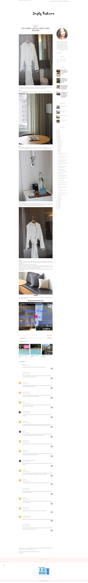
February (59, 198)
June (58, 149)
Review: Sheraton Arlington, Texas (23, 356)
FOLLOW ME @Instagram (44, 559)
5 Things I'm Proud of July (63, 115)
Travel (58, 62)
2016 (58, 202)
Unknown (24, 479)
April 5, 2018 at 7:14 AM (26, 471)
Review (27, 335)
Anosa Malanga (25, 524)
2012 (58, 207)
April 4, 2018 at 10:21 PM (26, 461)
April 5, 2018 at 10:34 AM (26, 489)
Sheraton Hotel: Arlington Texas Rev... (34, 356)
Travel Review (30, 335)
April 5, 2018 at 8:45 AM (26, 481)
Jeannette (24, 421)
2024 (58, 132)
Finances (64, 59)
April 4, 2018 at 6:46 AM (26, 374)
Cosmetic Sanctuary (26, 516)
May (58, 150)
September (59, 145)
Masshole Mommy (26, 392)
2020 (58, 137)
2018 (58, 140)
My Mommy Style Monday (63, 106)
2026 (58, 129)
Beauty (58, 59)
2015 (58, 203)
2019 (58, 138)
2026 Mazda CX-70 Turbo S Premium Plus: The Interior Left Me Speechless (64, 80)
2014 (58, 204)
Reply (51, 368)
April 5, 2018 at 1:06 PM (26, 499)
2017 (58, 200)
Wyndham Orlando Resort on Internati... (47, 356)
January (59, 199)
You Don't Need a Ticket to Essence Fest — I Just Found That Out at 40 (64, 72)
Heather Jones (25, 440)
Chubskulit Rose (26, 372)
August (59, 146)
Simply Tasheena (32, 32)
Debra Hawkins (25, 507)
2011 (58, 208)
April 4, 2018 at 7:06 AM (26, 393)
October (59, 144)
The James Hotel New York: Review (62, 192)
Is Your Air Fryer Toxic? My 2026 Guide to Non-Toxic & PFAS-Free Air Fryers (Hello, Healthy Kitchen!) (64, 94)
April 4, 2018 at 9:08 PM (26, 442)
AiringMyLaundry (26, 411)
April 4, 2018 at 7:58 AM (26, 403)
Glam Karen (24, 450)
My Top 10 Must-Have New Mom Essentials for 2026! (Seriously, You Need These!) (64, 87)
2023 (58, 133)
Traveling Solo (35, 335)
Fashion (61, 59)
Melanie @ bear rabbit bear (28, 460)
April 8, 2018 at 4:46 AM (26, 526)
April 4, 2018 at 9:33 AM (26, 422)
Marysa (24, 431)
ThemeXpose (46, 580)
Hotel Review (23, 335)
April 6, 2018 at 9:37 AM (26, 517)
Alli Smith (24, 382)
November (59, 142)
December (59, 141)
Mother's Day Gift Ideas (61, 180)
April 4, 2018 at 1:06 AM (26, 365)
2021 (58, 136)
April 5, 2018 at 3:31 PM (26, 509)
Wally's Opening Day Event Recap (62, 182)
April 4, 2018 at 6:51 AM (26, 383)
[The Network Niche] (44, 577)
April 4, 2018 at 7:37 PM (26, 432)
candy (23, 401)
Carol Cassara (25, 488)
